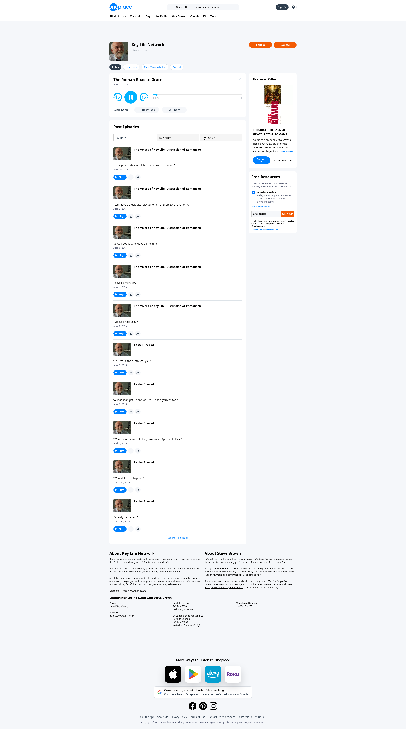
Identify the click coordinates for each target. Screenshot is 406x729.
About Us (162, 717)
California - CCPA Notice (252, 717)
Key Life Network (148, 44)
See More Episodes (178, 537)
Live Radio (160, 16)
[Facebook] (192, 706)
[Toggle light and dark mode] (294, 7)
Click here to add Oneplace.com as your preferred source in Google (206, 694)
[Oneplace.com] (120, 7)
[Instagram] (213, 706)
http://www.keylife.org (134, 590)
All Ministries (117, 16)
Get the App (147, 717)
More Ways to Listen (155, 67)
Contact (177, 67)
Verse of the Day (140, 16)
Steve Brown (140, 50)
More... (214, 16)
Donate (285, 45)
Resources (131, 67)
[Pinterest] (203, 706)
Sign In (282, 7)
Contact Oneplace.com (221, 717)
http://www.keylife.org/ (121, 615)
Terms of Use (197, 717)
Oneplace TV (198, 16)
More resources (283, 160)
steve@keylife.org (118, 606)
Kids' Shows (178, 16)
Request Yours (262, 160)
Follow (260, 45)
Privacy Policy (179, 717)
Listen (115, 67)
